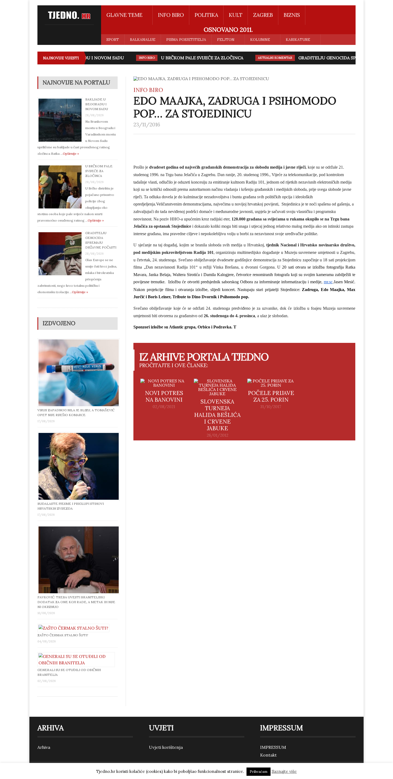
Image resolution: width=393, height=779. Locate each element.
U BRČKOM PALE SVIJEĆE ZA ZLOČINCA (196, 57)
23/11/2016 (146, 124)
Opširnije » (71, 154)
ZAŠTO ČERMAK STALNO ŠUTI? (62, 635)
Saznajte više (284, 771)
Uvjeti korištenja (166, 747)
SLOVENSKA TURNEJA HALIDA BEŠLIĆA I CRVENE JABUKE (217, 415)
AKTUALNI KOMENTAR (269, 58)
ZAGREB (263, 15)
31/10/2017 (270, 406)
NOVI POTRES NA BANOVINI (164, 396)
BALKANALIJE (142, 39)
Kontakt (268, 755)
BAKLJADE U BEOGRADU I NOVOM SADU (96, 104)
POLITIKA (206, 15)
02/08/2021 (164, 406)
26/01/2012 (217, 435)
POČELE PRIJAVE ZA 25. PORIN (271, 396)
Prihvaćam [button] (258, 771)
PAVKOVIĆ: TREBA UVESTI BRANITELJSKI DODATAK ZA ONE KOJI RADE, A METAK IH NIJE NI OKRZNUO (76, 602)
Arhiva (43, 747)
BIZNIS (292, 15)
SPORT (112, 39)
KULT (235, 15)
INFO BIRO (171, 15)
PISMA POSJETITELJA (186, 39)
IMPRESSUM (273, 747)
